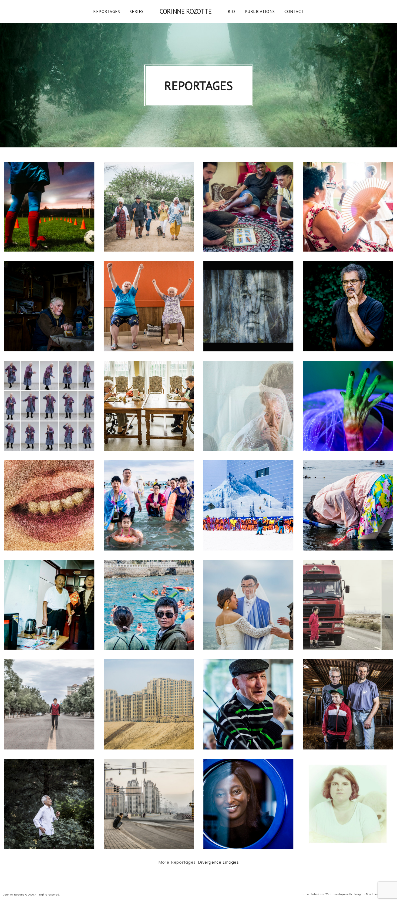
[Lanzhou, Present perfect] (149, 804)
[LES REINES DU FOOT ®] (49, 207)
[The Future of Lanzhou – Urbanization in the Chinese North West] (149, 704)
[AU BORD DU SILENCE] (348, 804)
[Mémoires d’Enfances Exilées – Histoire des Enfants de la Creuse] (348, 306)
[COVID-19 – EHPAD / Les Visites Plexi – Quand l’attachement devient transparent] (248, 406)
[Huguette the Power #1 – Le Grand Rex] (248, 704)
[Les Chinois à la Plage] (149, 505)
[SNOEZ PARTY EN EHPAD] (348, 406)
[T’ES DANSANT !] (348, 207)
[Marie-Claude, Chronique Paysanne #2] (49, 306)
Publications (260, 11)
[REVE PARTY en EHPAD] (49, 406)
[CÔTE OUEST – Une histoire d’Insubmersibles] (149, 207)
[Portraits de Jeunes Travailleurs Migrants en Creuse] (248, 207)
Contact (294, 11)
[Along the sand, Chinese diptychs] (348, 605)
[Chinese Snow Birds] (49, 605)
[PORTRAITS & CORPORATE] (248, 804)
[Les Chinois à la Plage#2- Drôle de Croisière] (149, 605)
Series (137, 11)
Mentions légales (377, 894)
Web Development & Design (344, 894)
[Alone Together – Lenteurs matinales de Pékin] (49, 804)
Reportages (106, 11)
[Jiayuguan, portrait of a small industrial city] (49, 704)
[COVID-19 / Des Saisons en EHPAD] (149, 406)
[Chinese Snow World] (248, 505)
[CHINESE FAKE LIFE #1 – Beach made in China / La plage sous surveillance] (49, 505)
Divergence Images (218, 862)
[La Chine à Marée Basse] (348, 505)
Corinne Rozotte (185, 11)
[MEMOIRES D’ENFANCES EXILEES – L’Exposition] (248, 306)
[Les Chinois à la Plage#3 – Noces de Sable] (248, 605)
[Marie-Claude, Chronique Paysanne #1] (149, 306)
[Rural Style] (348, 704)
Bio (231, 11)
